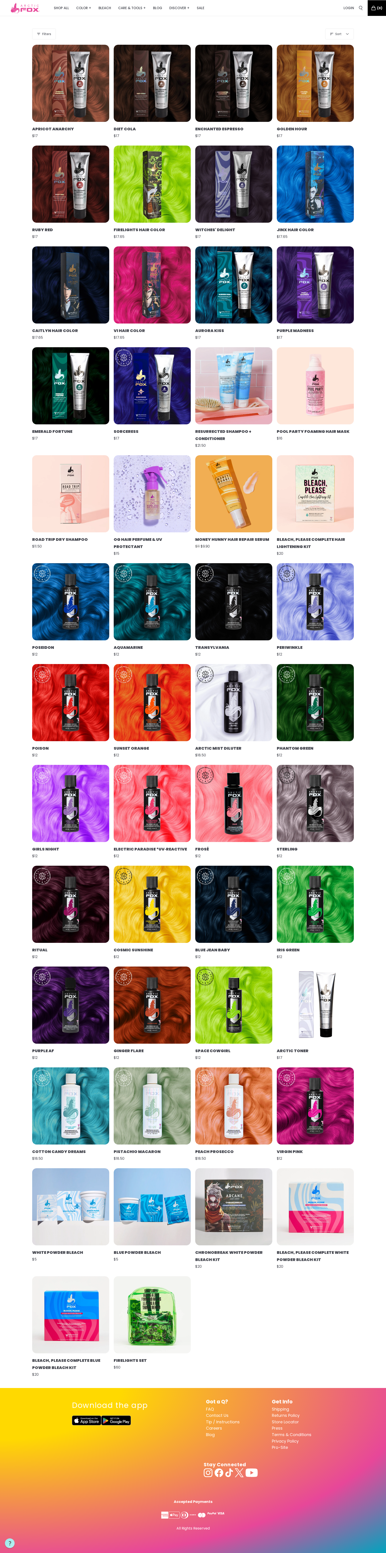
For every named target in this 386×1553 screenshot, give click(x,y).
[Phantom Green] (315, 702)
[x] (239, 1472)
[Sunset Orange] (152, 702)
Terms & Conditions (291, 1434)
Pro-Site (280, 1447)
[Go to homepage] (25, 8)
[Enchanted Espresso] (233, 83)
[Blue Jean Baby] (233, 904)
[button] (10, 1543)
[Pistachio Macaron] (152, 1106)
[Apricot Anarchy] (70, 83)
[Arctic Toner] (315, 1005)
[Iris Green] (315, 904)
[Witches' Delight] (233, 184)
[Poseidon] (70, 601)
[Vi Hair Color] (152, 285)
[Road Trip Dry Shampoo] (70, 493)
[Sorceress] (152, 385)
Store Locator (285, 1422)
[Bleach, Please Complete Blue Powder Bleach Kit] (70, 1314)
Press (277, 1428)
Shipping (280, 1409)
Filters (46, 34)
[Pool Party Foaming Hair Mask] (315, 385)
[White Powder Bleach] (70, 1206)
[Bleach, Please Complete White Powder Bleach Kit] (315, 1206)
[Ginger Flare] (152, 1005)
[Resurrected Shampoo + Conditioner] (233, 385)
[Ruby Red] (70, 184)
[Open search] (361, 8)
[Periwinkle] (315, 601)
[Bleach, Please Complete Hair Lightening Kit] (315, 493)
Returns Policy (286, 1415)
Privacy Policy (285, 1441)
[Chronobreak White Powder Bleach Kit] (233, 1206)
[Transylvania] (233, 601)
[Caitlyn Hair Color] (70, 285)
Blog (210, 1434)
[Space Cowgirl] (233, 1005)
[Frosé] (233, 803)
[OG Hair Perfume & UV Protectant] (152, 493)
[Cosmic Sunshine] (152, 904)
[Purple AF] (70, 1005)
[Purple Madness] (315, 285)
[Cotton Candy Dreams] (70, 1106)
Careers (214, 1428)
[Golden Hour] (315, 83)
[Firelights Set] (152, 1314)
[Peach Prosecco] (233, 1106)
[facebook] (218, 1472)
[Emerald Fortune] (70, 385)
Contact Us (217, 1415)
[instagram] (208, 1472)
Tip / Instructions (223, 1422)
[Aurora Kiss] (233, 285)
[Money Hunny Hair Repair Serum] (233, 493)
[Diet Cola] (152, 83)
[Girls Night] (70, 803)
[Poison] (70, 702)
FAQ (210, 1409)
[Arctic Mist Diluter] (233, 702)
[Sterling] (315, 803)
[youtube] (251, 1472)
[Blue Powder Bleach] (152, 1206)
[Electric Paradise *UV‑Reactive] (152, 803)
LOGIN (349, 8)
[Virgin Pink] (315, 1106)
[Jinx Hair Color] (315, 184)
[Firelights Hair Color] (152, 184)
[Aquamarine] (152, 601)
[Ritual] (70, 904)
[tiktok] (229, 1472)
